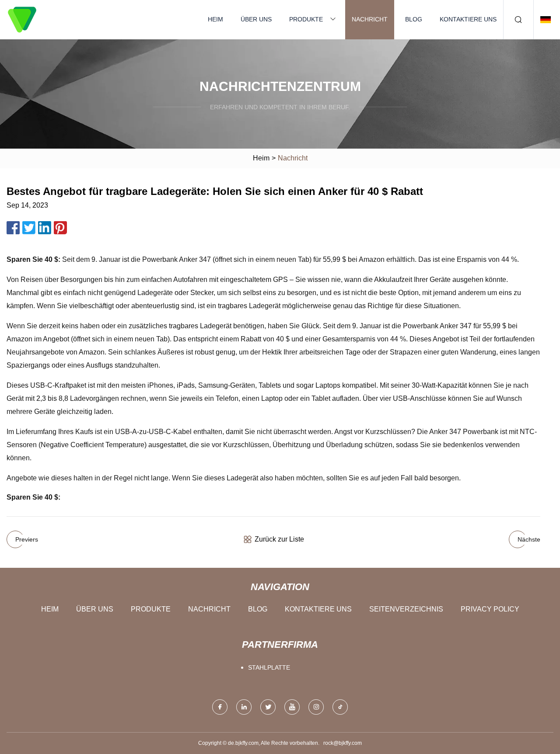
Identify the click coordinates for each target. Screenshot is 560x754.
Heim (215, 19)
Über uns (256, 19)
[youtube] (292, 707)
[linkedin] (244, 707)
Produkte (306, 19)
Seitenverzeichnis (406, 609)
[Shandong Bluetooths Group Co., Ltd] (22, 19)
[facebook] (220, 707)
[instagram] (316, 707)
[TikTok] (340, 707)
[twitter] (268, 707)
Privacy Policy (490, 609)
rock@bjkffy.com (342, 743)
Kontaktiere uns (468, 19)
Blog (413, 19)
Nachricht (370, 19)
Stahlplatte (269, 667)
